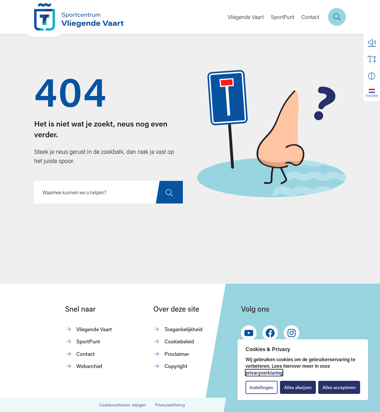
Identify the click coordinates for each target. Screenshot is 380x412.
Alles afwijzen (298, 387)
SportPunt (282, 16)
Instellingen (261, 387)
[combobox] (108, 192)
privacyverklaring (264, 373)
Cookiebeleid (179, 341)
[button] (371, 42)
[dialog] (303, 369)
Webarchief (89, 366)
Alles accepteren (339, 387)
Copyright (175, 366)
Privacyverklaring (170, 405)
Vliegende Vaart (246, 16)
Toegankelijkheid (183, 329)
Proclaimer (176, 354)
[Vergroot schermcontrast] (371, 76)
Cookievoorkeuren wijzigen (122, 405)
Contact (310, 16)
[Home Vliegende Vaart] (79, 17)
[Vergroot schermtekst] (371, 59)
